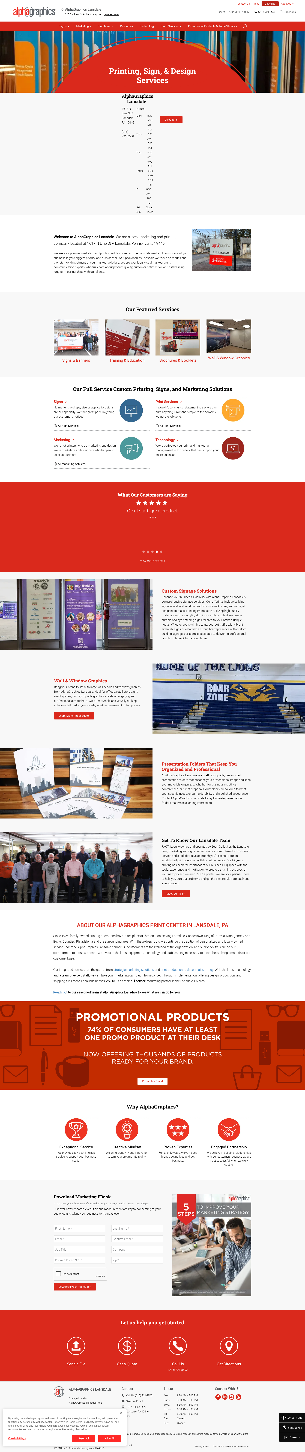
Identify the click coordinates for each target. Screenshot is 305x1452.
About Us (286, 3)
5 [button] (161, 552)
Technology (147, 26)
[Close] (121, 1413)
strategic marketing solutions (133, 969)
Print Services (170, 26)
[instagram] (232, 1397)
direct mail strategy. (200, 969)
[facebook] (218, 1397)
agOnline (270, 3)
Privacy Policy (201, 1446)
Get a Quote (295, 1418)
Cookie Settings (17, 1438)
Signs (63, 26)
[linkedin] (225, 1397)
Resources (126, 26)
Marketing (82, 26)
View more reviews (152, 561)
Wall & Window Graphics (229, 357)
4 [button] (157, 552)
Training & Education (127, 360)
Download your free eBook (74, 1286)
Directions (290, 12)
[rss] (238, 1397)
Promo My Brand (152, 1081)
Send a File (295, 1428)
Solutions (104, 26)
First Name (59, 1223)
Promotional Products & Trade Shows (211, 26)
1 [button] (143, 552)
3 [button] (152, 552)
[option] (152, 523)
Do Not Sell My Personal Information (231, 1446)
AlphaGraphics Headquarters (85, 1402)
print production (172, 969)
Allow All (109, 1438)
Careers (295, 1437)
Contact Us (244, 3)
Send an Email (134, 1401)
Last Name (117, 1223)
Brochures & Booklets (177, 360)
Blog (256, 3)
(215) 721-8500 (266, 12)
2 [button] (148, 552)
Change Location (78, 1398)
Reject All (84, 1438)
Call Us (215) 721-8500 (139, 1395)
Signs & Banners (76, 360)
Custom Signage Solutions (189, 591)
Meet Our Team (175, 893)
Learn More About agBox (74, 715)
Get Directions (229, 1363)
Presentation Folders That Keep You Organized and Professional (199, 766)
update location (111, 14)
